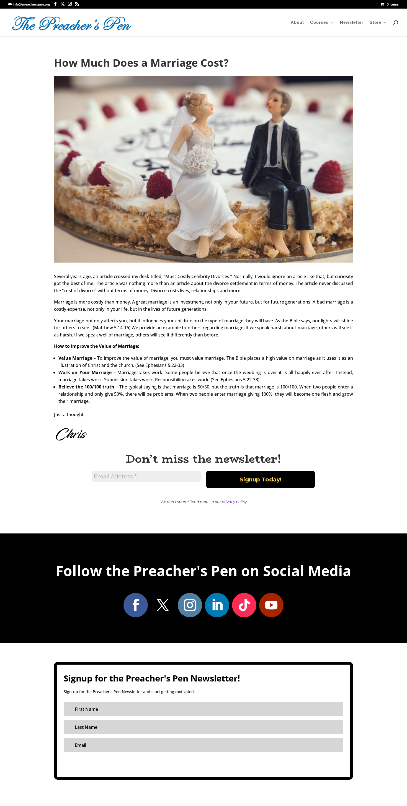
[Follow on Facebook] (135, 605)
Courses (319, 22)
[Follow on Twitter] (163, 605)
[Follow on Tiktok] (244, 605)
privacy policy (234, 501)
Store (376, 22)
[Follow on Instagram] (190, 605)
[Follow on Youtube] (271, 605)
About (297, 22)
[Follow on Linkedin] (217, 605)
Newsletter (352, 22)
